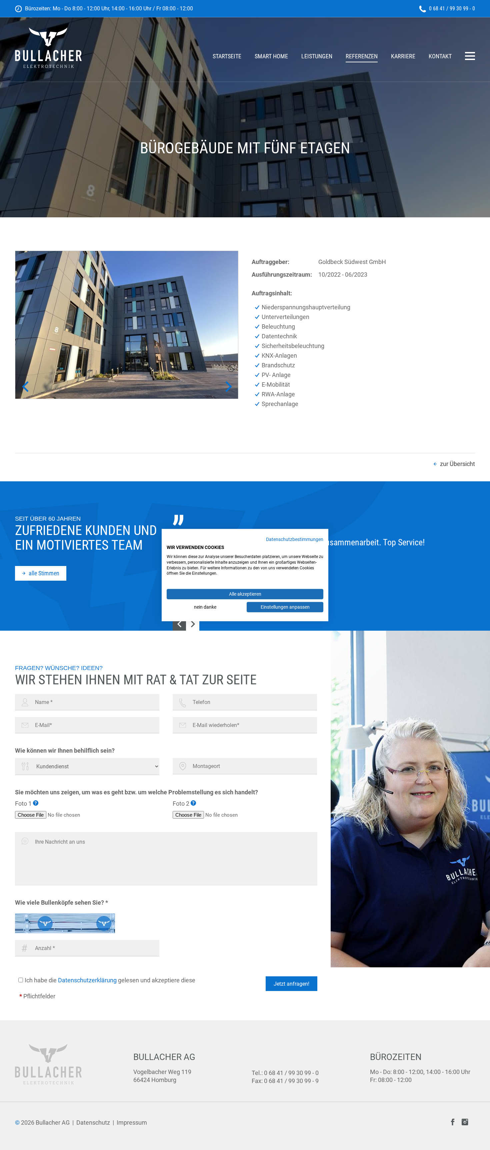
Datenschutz (93, 1122)
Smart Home (271, 56)
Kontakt (440, 56)
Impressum (132, 1122)
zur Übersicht (457, 463)
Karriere (403, 56)
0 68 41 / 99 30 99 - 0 (452, 8)
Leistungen (316, 56)
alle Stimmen (44, 573)
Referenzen (362, 56)
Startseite (227, 56)
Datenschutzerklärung (87, 980)
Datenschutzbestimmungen (294, 539)
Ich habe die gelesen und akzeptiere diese (110, 980)
